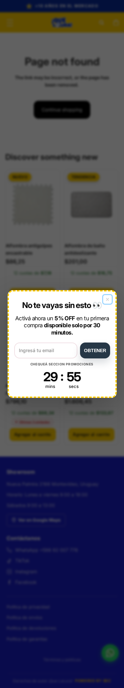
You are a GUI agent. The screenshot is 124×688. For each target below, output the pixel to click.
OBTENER (95, 350)
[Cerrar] (107, 299)
